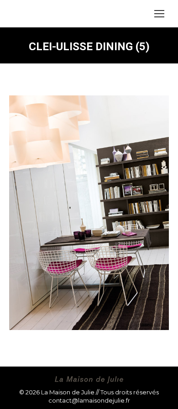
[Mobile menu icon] (159, 13)
